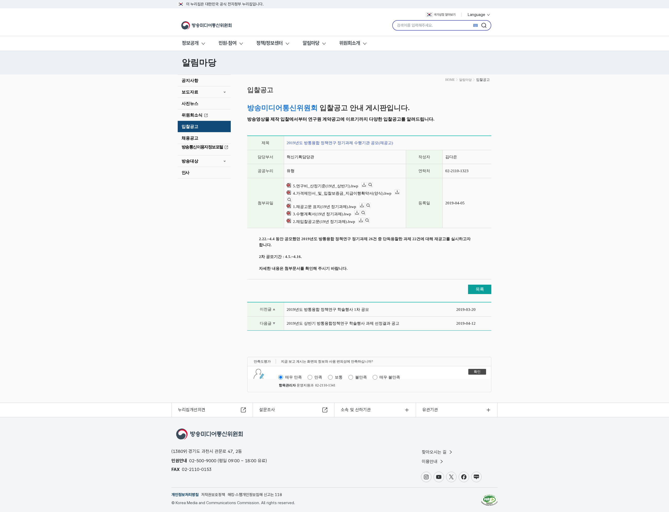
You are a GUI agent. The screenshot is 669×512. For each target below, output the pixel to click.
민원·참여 (227, 43)
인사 (185, 172)
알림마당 (311, 43)
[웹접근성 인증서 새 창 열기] (489, 497)
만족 (318, 377)
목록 (480, 289)
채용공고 (190, 138)
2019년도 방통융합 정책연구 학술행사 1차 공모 (328, 309)
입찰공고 (190, 126)
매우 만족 (293, 377)
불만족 (361, 377)
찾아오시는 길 (435, 452)
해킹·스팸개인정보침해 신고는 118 (255, 494)
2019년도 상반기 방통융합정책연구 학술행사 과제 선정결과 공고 (343, 323)
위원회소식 (192, 115)
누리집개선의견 (191, 409)
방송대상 (190, 161)
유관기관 (430, 409)
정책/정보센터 (269, 43)
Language (477, 14)
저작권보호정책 (213, 494)
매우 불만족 (389, 377)
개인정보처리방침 (185, 494)
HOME (450, 80)
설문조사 (267, 409)
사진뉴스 (190, 103)
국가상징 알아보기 (444, 14)
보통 (339, 377)
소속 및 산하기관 (356, 409)
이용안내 (430, 461)
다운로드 (364, 205)
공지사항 (190, 80)
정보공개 (190, 43)
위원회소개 (349, 43)
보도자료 (190, 92)
